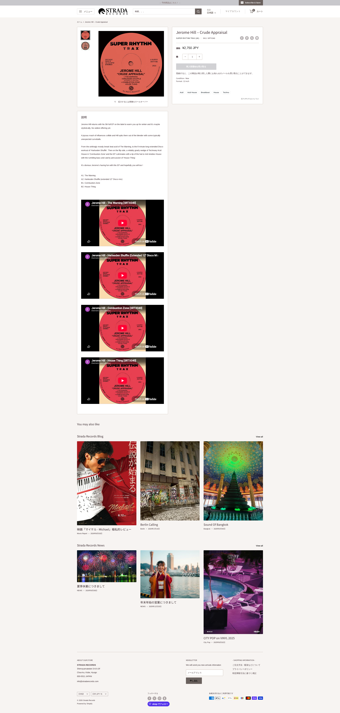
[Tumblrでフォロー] (164, 698)
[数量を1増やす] (199, 56)
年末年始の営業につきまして (158, 602)
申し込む (194, 680)
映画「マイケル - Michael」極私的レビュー (104, 529)
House (216, 92)
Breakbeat (205, 92)
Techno (226, 92)
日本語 (81, 694)
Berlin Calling (149, 524)
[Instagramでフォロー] (159, 698)
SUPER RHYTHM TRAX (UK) (187, 38)
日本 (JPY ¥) (97, 694)
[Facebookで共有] (242, 38)
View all (260, 437)
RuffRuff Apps (248, 99)
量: (177, 56)
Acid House (192, 92)
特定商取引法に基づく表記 (244, 673)
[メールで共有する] (257, 38)
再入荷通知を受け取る (196, 66)
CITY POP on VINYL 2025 (219, 638)
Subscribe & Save (253, 3)
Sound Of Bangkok (216, 524)
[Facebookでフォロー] (149, 698)
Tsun (257, 99)
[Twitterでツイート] (252, 38)
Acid (181, 92)
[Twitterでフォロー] (154, 698)
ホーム (79, 22)
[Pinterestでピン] (247, 38)
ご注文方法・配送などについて (246, 665)
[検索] (198, 11)
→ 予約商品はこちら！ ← (170, 3)
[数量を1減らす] (185, 56)
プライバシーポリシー (242, 669)
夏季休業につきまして (91, 586)
